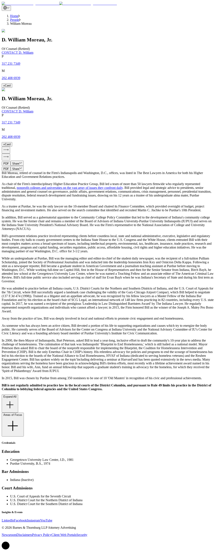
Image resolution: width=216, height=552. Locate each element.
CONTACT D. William (17, 52)
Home (14, 16)
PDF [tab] (6, 163)
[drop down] (6, 8)
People (14, 20)
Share (15, 163)
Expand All (9, 396)
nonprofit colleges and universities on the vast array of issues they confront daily (70, 187)
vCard (7, 85)
